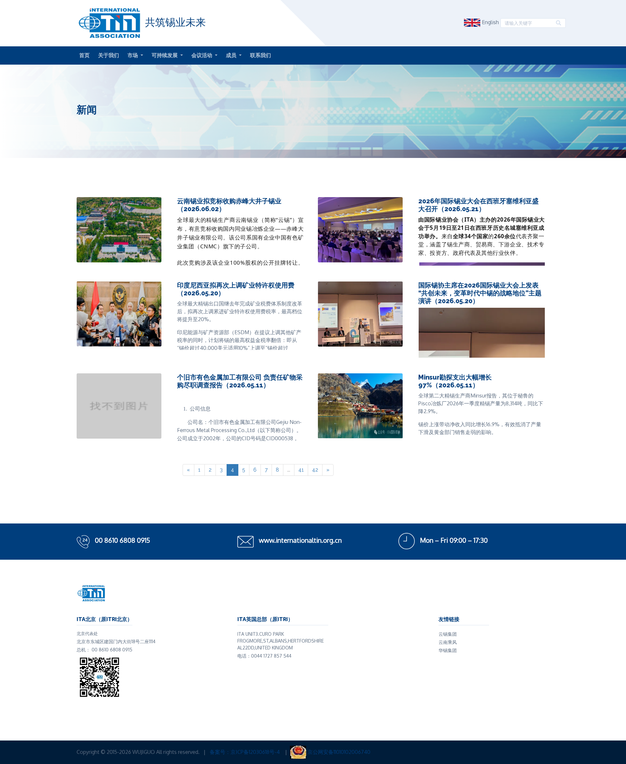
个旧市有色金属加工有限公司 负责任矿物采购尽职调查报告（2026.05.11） (240, 381)
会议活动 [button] (202, 55)
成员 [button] (232, 55)
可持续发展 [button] (165, 55)
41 (301, 470)
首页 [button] (84, 55)
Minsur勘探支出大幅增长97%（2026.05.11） (455, 381)
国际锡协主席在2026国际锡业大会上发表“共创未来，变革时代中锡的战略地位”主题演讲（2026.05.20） (480, 293)
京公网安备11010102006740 (338, 752)
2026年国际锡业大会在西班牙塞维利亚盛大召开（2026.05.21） (478, 205)
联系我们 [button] (260, 55)
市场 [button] (133, 55)
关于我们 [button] (108, 55)
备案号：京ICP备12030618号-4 (245, 752)
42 (315, 470)
